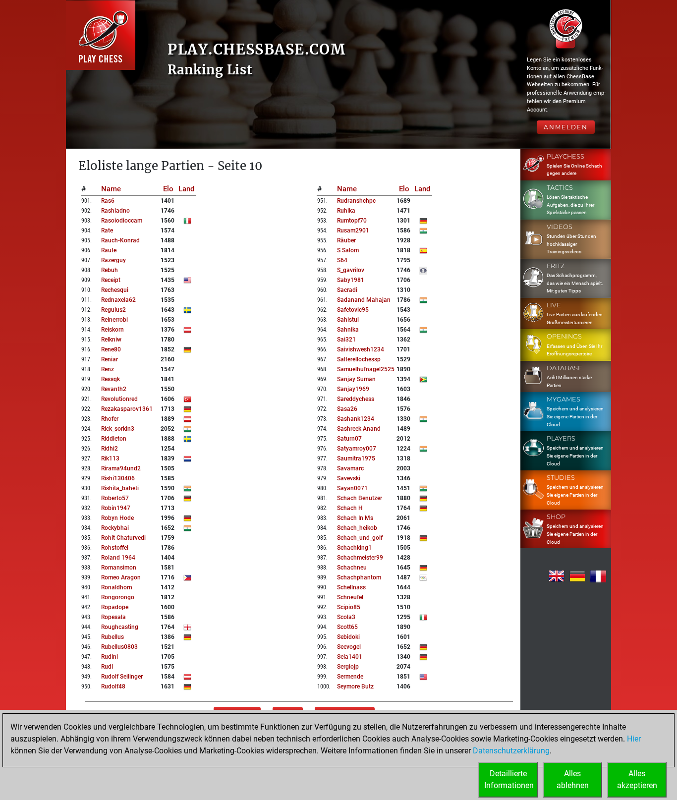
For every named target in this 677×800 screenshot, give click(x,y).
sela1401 (349, 656)
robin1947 (115, 508)
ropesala (113, 617)
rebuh (109, 270)
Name (111, 188)
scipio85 (348, 607)
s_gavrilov (350, 270)
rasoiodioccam (121, 220)
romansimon (118, 567)
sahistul (348, 319)
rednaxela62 (118, 299)
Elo (168, 188)
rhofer (109, 418)
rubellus (112, 636)
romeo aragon (121, 577)
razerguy (113, 260)
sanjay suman (356, 379)
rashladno (115, 210)
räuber (346, 240)
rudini (109, 656)
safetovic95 (353, 309)
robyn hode (117, 517)
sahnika (348, 329)
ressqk (110, 379)
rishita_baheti (120, 488)
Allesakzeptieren (637, 779)
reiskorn (112, 329)
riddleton (113, 438)
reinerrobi (114, 319)
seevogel (349, 646)
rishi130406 (118, 478)
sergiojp (348, 666)
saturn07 (349, 438)
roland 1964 (118, 557)
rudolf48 (113, 686)
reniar (109, 359)
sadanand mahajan (364, 299)
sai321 (346, 339)
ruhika (346, 210)
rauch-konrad (120, 240)
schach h (350, 508)
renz (107, 369)
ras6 (107, 200)
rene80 (111, 349)
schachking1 (354, 547)
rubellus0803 (119, 646)
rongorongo (117, 597)
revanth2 (113, 389)
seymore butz (355, 686)
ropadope (114, 607)
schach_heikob (357, 527)
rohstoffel (114, 547)
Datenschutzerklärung (511, 750)
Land (186, 188)
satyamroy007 (356, 448)
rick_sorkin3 (117, 428)
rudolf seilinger (122, 676)
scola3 (346, 617)
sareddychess (355, 399)
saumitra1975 (356, 458)
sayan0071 (352, 488)
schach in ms (355, 517)
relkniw (111, 339)
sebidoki (348, 636)
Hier (634, 738)
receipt (110, 280)
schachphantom (359, 577)
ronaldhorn (116, 587)
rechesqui (114, 289)
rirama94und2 (121, 468)
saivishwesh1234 (360, 349)
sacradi (347, 289)
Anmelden (566, 127)
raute (108, 250)
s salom (348, 250)
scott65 (347, 627)
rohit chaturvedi (123, 537)
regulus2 (113, 309)
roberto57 (115, 498)
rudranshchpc (356, 200)
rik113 (110, 458)
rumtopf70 (352, 220)
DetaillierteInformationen (509, 779)
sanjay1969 (353, 389)
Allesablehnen (573, 779)
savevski (348, 478)
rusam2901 (353, 230)
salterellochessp (359, 359)
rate (107, 230)
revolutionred (119, 399)
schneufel (350, 597)
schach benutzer (359, 498)
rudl (107, 666)
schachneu (352, 567)
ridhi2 (109, 448)
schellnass (351, 587)
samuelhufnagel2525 (366, 369)
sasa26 (347, 408)
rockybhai (115, 527)
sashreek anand (359, 428)
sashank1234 (355, 418)
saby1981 (350, 280)
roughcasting (119, 627)
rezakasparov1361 (127, 408)
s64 (342, 260)
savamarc (350, 468)
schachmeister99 (360, 557)
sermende (350, 676)
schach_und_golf (360, 537)
